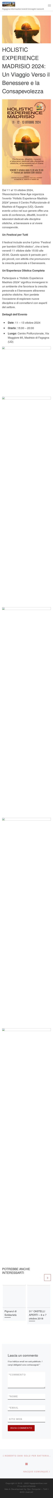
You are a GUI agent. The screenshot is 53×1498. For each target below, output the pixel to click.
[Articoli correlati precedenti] (40, 1277)
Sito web (15, 1419)
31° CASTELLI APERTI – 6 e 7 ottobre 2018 (37, 1314)
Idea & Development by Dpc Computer (22, 1489)
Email (14, 1408)
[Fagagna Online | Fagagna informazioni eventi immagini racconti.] (8, 3)
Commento (17, 1375)
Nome (13, 1396)
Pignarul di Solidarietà (11, 1312)
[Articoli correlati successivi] (47, 1277)
